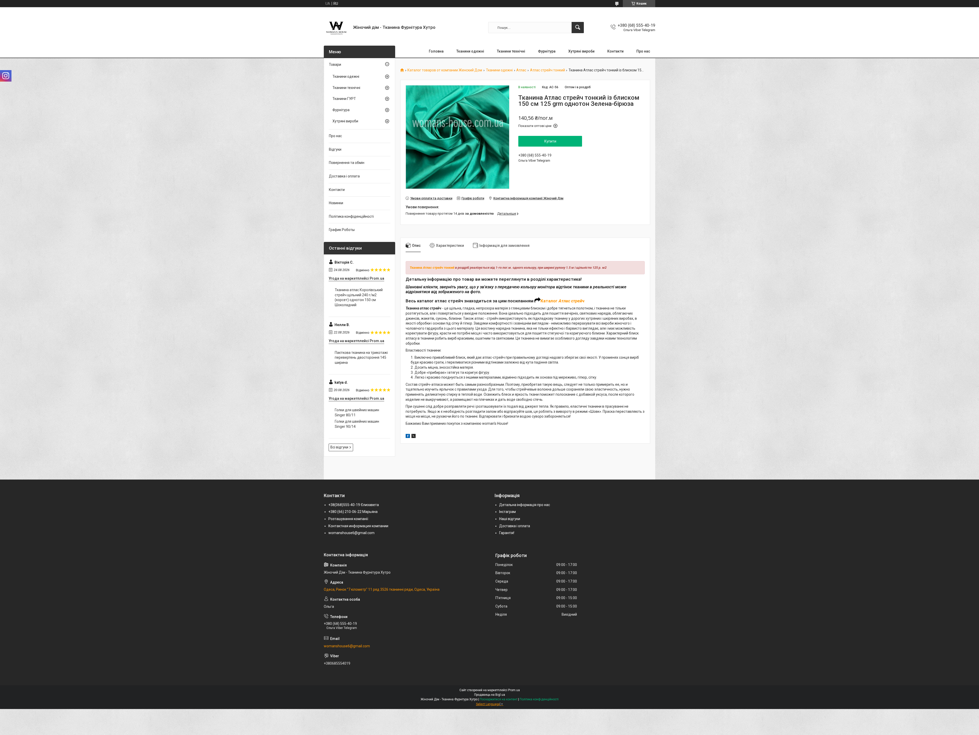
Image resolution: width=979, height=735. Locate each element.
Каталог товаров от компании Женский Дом (444, 70)
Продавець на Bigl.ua (489, 695)
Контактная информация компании (358, 526)
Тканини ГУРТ (344, 99)
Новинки (336, 203)
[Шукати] (578, 27)
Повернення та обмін (346, 163)
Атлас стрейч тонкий (547, 70)
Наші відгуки (509, 519)
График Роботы (342, 230)
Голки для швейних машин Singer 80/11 (357, 412)
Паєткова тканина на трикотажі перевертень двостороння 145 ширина (361, 358)
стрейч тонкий (443, 267)
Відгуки (335, 149)
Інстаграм (507, 512)
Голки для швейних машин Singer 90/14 (357, 424)
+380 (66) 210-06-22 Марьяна (353, 512)
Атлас (521, 70)
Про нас (643, 51)
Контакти (615, 51)
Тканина (416, 267)
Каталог (549, 300)
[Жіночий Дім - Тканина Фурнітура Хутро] (336, 27)
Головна (436, 51)
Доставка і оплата (344, 176)
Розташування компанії (348, 519)
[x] (413, 437)
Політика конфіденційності (351, 216)
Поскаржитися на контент (498, 699)
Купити (550, 141)
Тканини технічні (511, 51)
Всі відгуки (339, 447)
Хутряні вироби (581, 51)
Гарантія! (506, 533)
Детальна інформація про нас (524, 505)
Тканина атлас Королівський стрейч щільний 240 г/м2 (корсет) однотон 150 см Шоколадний (359, 297)
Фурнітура (547, 51)
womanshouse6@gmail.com (351, 533)
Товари (335, 64)
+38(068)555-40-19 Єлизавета (353, 505)
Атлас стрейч (571, 300)
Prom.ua (514, 690)
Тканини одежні (470, 51)
